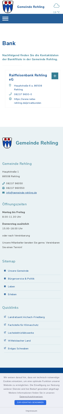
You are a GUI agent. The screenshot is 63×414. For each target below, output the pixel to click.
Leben (11, 286)
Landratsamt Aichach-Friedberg (26, 317)
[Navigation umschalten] (5, 18)
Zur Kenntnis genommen (30, 402)
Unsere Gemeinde (18, 271)
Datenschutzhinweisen (31, 396)
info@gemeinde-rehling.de (21, 192)
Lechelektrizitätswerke (21, 333)
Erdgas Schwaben (18, 348)
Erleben (12, 294)
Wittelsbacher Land (19, 340)
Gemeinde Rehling (30, 7)
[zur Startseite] (7, 7)
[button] (33, 75)
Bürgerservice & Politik (21, 278)
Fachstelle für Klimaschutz (23, 325)
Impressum (31, 411)
